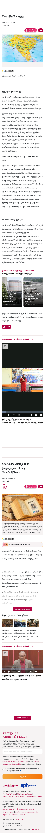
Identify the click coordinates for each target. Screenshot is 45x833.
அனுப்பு (22, 776)
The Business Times (24, 794)
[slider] (22, 412)
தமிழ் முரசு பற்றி (9, 809)
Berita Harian (19, 796)
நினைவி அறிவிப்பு (19, 814)
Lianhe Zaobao (8, 796)
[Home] (28, 785)
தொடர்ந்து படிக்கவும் (22, 609)
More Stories (22, 717)
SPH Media (35, 829)
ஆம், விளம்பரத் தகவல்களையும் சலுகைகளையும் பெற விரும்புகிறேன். (22, 769)
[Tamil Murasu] (10, 785)
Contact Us (19, 819)
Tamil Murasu (30, 796)
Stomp (39, 796)
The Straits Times (9, 794)
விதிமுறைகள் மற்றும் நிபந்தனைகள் (15, 761)
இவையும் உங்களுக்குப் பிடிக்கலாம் (18, 270)
